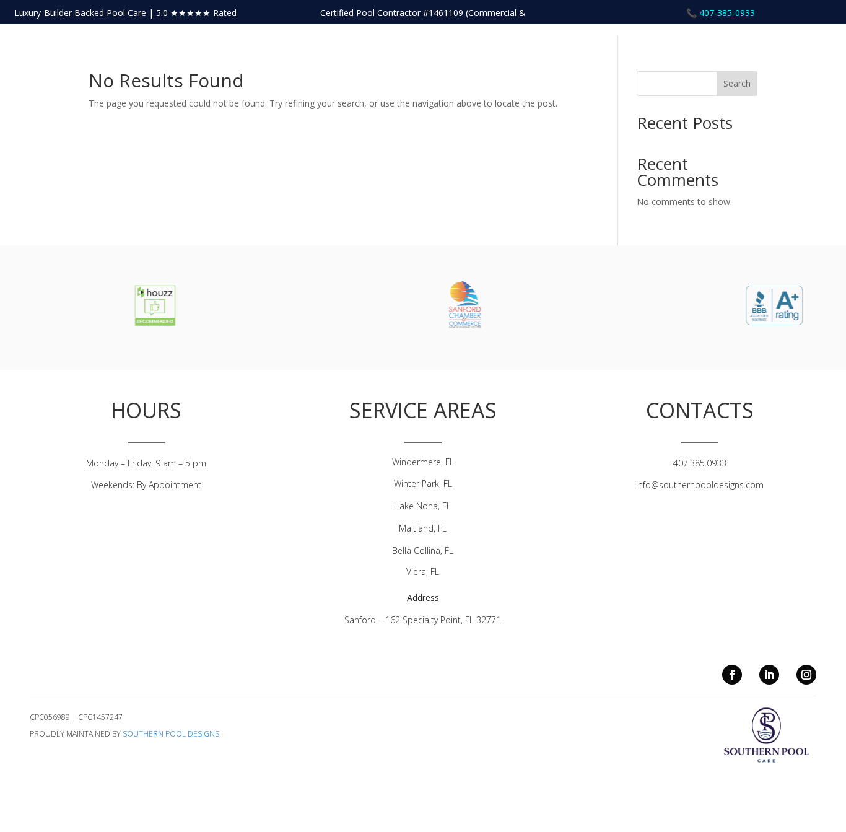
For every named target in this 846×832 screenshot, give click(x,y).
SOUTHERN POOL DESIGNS (171, 734)
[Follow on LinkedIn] (769, 675)
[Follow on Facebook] (732, 675)
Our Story (756, 59)
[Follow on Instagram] (806, 675)
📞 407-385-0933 (720, 13)
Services (805, 59)
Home (712, 59)
